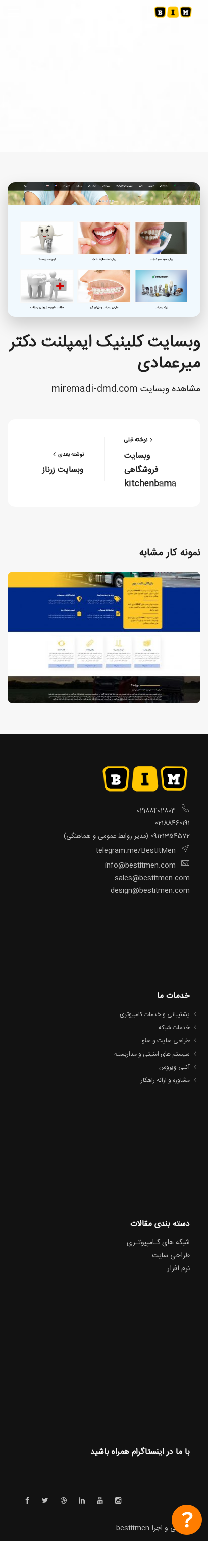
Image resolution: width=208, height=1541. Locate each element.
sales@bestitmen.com (152, 878)
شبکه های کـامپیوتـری (158, 1242)
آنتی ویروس (174, 1067)
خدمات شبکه (174, 1028)
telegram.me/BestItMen (136, 851)
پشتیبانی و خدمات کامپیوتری (155, 1014)
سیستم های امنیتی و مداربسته (152, 1054)
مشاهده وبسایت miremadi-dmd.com (125, 389)
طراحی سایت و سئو (166, 1041)
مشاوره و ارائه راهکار (165, 1080)
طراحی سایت (171, 1256)
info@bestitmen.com (140, 865)
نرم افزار (178, 1269)
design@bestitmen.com (149, 891)
